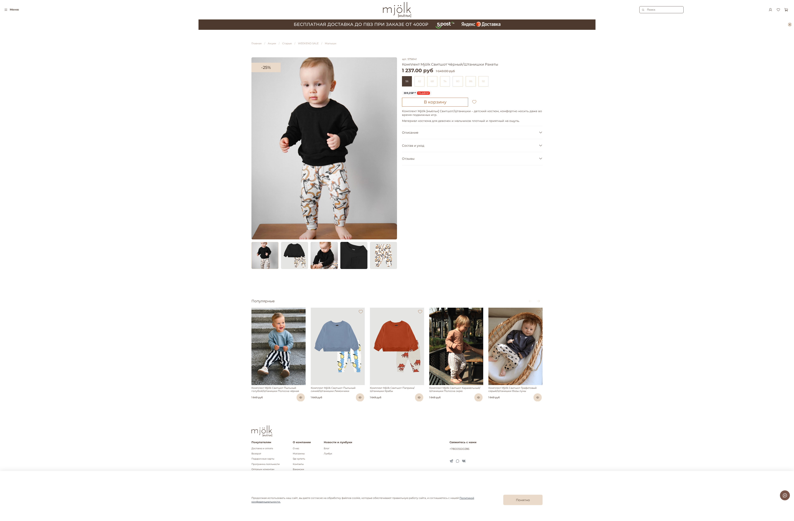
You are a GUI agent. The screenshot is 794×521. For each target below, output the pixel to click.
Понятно (523, 500)
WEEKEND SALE (308, 43)
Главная (256, 43)
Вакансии (298, 469)
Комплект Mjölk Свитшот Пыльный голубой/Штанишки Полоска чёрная (275, 389)
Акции (272, 43)
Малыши (330, 43)
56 (406, 81)
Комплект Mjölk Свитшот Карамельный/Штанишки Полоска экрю (454, 389)
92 (483, 81)
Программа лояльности (265, 464)
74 (445, 81)
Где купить (299, 458)
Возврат (256, 453)
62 (419, 81)
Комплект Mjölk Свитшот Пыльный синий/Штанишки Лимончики (333, 389)
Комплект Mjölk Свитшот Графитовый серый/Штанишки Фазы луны (512, 389)
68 (432, 81)
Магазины (299, 453)
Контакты (298, 464)
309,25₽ (410, 93)
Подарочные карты (262, 458)
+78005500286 (459, 448)
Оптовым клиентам (262, 469)
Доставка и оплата (262, 448)
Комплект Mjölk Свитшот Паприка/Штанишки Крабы (392, 389)
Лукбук (328, 453)
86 (470, 81)
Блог (326, 448)
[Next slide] (392, 148)
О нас (296, 448)
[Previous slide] (256, 148)
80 (457, 81)
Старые (287, 43)
